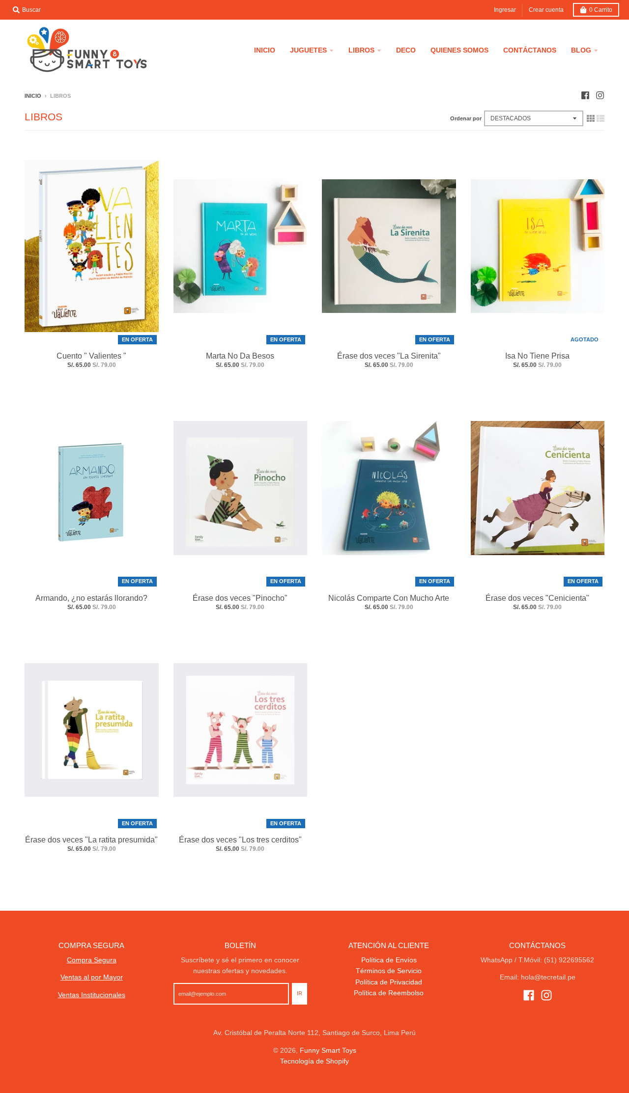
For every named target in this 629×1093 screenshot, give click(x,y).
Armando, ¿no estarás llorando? (91, 598)
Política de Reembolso (389, 993)
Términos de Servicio (389, 971)
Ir (299, 993)
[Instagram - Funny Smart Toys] (600, 95)
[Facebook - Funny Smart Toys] (585, 95)
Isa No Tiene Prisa (537, 356)
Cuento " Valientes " (91, 356)
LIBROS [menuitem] (361, 50)
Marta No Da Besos (240, 356)
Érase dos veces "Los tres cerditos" (240, 840)
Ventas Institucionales (91, 995)
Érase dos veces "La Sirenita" (389, 356)
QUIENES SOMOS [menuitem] (459, 50)
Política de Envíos (389, 960)
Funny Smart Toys (328, 1050)
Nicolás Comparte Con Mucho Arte (388, 598)
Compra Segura (91, 960)
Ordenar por (466, 118)
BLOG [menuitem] (581, 50)
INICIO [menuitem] (264, 50)
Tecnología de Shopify (314, 1061)
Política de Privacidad (388, 982)
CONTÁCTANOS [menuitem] (529, 50)
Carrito (600, 9)
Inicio (33, 96)
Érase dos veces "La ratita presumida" (91, 840)
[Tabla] (591, 118)
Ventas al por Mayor (91, 977)
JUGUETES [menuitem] (308, 50)
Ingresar (505, 9)
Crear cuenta (546, 9)
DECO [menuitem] (406, 50)
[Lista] (600, 118)
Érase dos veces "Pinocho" (240, 598)
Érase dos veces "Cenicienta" (537, 598)
